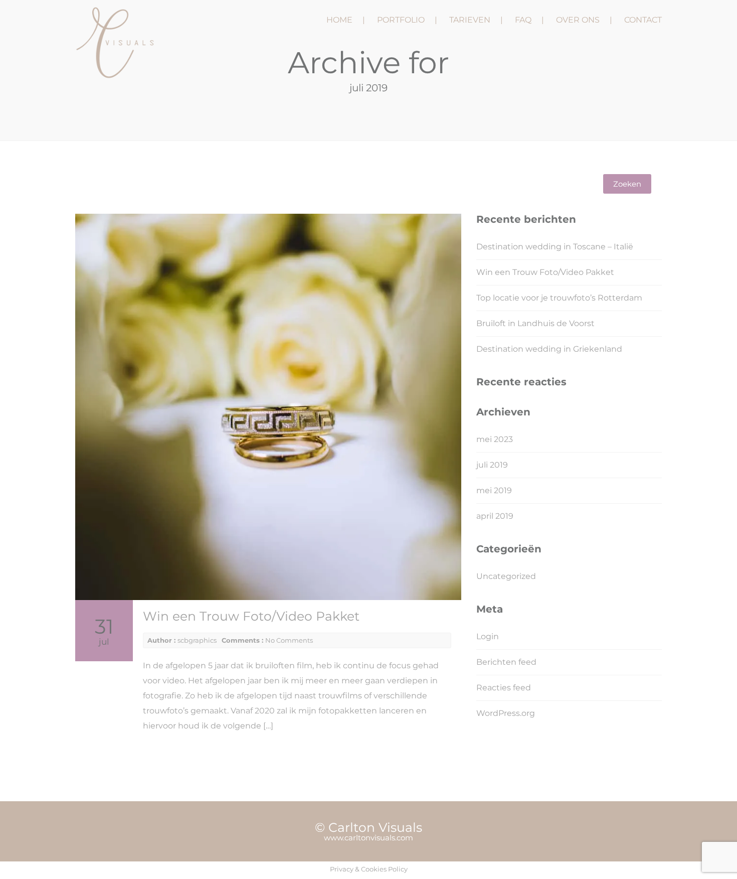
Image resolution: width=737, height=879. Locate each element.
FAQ (523, 20)
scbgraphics (197, 640)
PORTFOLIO (401, 20)
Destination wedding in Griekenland (549, 349)
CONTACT (643, 20)
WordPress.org (505, 713)
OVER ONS (578, 20)
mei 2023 (494, 439)
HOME (339, 20)
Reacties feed (503, 687)
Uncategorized (506, 576)
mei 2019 (494, 490)
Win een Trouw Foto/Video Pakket (251, 616)
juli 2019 (492, 465)
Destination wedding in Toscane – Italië (554, 246)
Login (487, 636)
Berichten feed (506, 662)
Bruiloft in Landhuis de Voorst (535, 323)
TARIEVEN (469, 20)
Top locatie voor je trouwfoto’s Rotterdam (559, 298)
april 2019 (494, 516)
